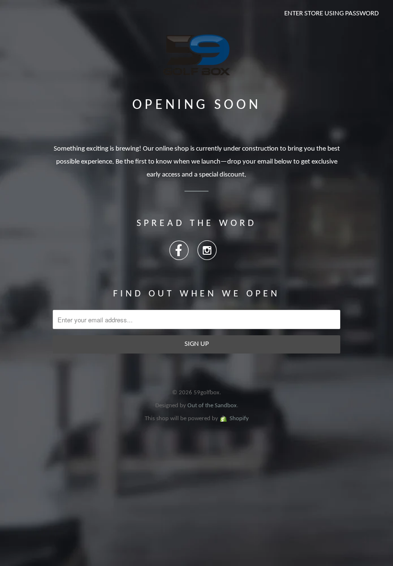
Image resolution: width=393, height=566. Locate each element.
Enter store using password (331, 13)
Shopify (239, 418)
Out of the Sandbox (212, 405)
